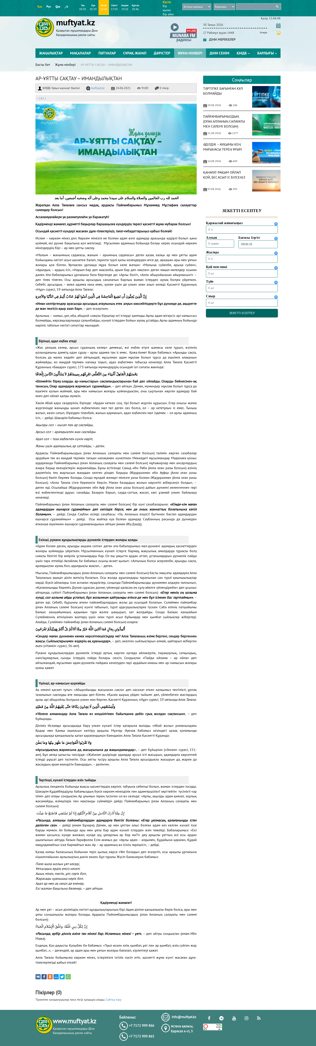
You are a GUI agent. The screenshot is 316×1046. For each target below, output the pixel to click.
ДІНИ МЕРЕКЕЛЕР (221, 39)
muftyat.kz (97, 88)
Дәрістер (162, 53)
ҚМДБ (242, 53)
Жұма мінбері (190, 53)
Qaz (57, 6)
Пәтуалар (107, 53)
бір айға (168, 14)
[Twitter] (62, 976)
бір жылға (167, 8)
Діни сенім (219, 53)
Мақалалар (80, 53)
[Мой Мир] (56, 976)
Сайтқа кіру (113, 999)
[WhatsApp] (68, 976)
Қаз (39, 6)
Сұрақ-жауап (134, 53)
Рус (48, 6)
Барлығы (266, 53)
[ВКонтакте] (38, 976)
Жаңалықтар (51, 53)
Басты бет (42, 64)
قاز (66, 6)
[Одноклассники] (50, 976)
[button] (183, 24)
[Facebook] (44, 976)
